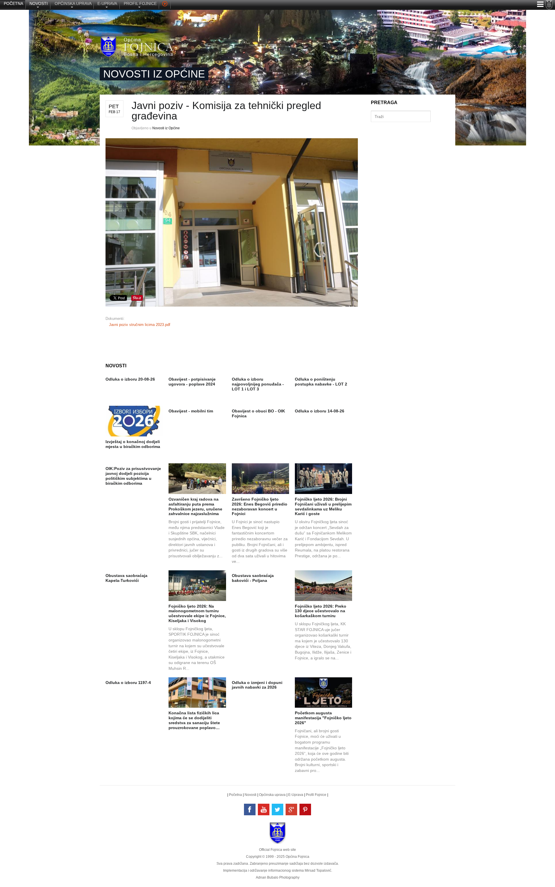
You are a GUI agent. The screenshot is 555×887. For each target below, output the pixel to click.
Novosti (250, 795)
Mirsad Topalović (318, 870)
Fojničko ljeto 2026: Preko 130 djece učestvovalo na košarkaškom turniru (320, 611)
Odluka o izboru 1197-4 (128, 682)
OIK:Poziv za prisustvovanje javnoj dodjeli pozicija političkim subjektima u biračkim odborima (133, 475)
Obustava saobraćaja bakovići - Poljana (253, 578)
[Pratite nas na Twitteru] (277, 809)
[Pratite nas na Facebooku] (250, 809)
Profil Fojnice (316, 795)
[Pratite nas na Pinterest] (305, 809)
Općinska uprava (272, 795)
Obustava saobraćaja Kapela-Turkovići (126, 578)
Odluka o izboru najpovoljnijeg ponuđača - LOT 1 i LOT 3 (258, 384)
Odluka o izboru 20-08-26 (130, 379)
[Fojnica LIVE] (164, 5)
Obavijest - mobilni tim (191, 411)
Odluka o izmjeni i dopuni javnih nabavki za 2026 (257, 685)
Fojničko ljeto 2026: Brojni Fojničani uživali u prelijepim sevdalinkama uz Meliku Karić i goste (323, 506)
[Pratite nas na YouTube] (263, 809)
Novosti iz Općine (166, 128)
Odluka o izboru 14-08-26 (319, 411)
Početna (235, 795)
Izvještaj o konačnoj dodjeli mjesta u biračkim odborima (133, 444)
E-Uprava (295, 795)
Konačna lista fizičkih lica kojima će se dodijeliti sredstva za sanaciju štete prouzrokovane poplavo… (194, 720)
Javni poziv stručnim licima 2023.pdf (139, 324)
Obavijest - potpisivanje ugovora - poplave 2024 (192, 381)
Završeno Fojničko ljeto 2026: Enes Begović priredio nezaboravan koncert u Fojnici (259, 506)
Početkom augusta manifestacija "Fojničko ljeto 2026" (323, 718)
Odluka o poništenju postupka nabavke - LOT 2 (321, 381)
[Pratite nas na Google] (291, 809)
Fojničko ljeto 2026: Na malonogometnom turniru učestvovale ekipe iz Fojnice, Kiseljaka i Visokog (197, 613)
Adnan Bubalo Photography (277, 877)
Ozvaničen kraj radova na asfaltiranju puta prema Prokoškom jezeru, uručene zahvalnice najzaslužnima (195, 506)
